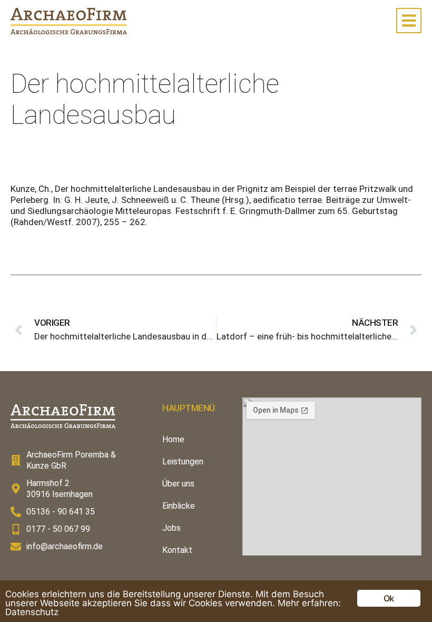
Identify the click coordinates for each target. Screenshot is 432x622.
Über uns (178, 484)
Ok (389, 598)
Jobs (171, 528)
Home (173, 439)
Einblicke (178, 506)
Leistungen (182, 461)
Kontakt (177, 550)
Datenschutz (31, 612)
